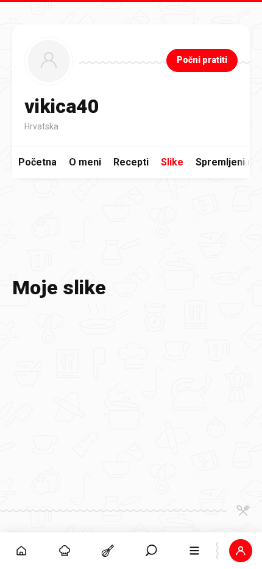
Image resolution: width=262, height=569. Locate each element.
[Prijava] (240, 550)
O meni (85, 162)
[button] (151, 550)
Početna (37, 162)
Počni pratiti (202, 60)
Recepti (131, 162)
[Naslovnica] (21, 550)
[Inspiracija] (65, 550)
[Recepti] (108, 550)
